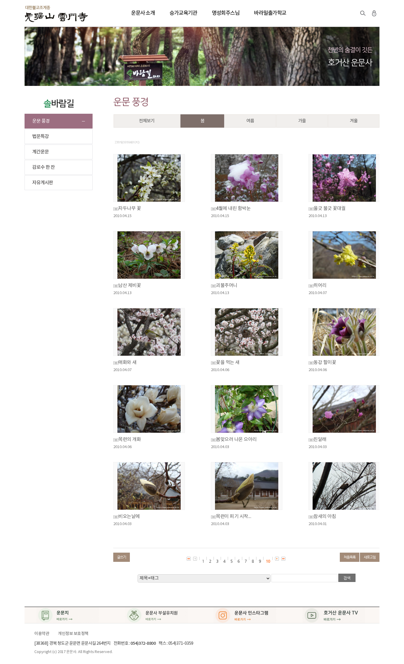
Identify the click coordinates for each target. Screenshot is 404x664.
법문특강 (40, 136)
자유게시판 (42, 182)
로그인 (374, 13)
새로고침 (370, 557)
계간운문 (40, 152)
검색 (363, 13)
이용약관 (41, 634)
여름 (250, 121)
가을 (302, 121)
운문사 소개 (143, 13)
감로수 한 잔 (43, 167)
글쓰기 (121, 557)
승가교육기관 (183, 13)
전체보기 (146, 121)
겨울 (354, 121)
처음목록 (349, 557)
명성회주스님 (225, 13)
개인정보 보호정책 (73, 634)
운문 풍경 (41, 121)
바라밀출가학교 (270, 13)
